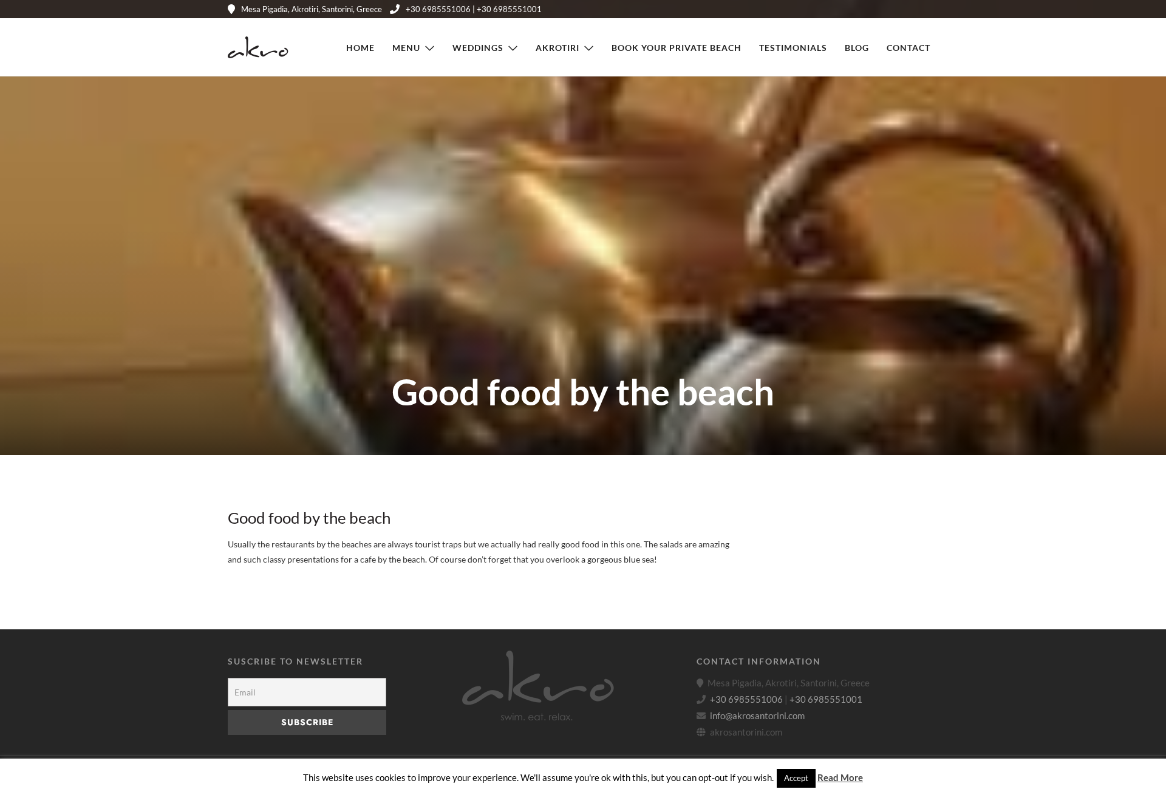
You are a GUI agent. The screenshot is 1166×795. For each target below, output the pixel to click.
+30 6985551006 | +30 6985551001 (474, 9)
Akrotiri (557, 47)
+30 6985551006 (746, 699)
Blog (857, 47)
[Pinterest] (897, 9)
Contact (908, 47)
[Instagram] (915, 9)
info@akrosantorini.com (757, 715)
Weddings (477, 47)
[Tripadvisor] (933, 9)
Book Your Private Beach (677, 47)
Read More (840, 777)
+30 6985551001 (825, 699)
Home (360, 47)
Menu (406, 47)
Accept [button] (796, 778)
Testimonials (793, 47)
